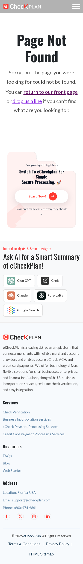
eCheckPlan (32, 536)
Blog (6, 463)
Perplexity (55, 295)
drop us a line (27, 101)
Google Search (28, 310)
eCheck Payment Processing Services (30, 427)
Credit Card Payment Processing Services (34, 434)
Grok (55, 280)
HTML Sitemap (41, 554)
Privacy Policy (57, 544)
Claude (22, 295)
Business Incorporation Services (27, 419)
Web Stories (12, 471)
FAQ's (7, 456)
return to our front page (51, 92)
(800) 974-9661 (25, 508)
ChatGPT (24, 280)
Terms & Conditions (24, 544)
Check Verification (16, 412)
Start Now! (38, 196)
